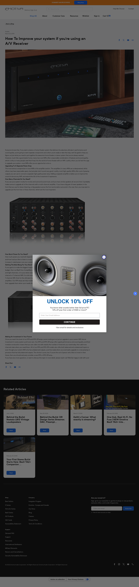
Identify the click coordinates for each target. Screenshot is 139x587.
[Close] (104, 257)
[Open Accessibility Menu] (135, 293)
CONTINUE (69, 322)
